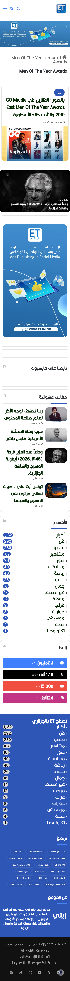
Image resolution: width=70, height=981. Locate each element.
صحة (60, 624)
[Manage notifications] (61, 972)
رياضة (59, 573)
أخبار (59, 92)
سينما (59, 579)
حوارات (58, 611)
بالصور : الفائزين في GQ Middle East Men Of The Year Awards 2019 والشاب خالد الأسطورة (35, 107)
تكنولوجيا (56, 631)
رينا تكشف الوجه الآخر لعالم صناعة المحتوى (23, 414)
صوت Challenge (55, 885)
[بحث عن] (12, 10)
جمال (60, 586)
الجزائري (59, 878)
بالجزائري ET (24, 878)
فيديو (59, 547)
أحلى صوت (57, 871)
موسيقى (56, 618)
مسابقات (56, 567)
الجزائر (23, 871)
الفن (42, 878)
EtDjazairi (36, 852)
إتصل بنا (17, 963)
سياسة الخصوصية (44, 963)
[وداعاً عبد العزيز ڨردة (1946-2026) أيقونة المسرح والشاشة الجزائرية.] (56, 455)
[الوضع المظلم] (18, 10)
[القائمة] (5, 10)
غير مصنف (54, 592)
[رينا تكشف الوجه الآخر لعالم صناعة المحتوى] (56, 414)
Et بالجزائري (57, 858)
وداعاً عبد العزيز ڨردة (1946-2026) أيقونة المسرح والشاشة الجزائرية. (39, 206)
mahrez (16, 858)
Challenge (57, 852)
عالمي (33, 885)
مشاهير (57, 554)
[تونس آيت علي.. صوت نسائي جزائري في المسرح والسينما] (56, 490)
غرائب (60, 605)
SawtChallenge (22, 865)
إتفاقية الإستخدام (35, 956)
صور (61, 560)
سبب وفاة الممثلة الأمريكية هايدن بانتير (24, 434)
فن (62, 541)
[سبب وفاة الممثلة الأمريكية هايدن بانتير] (56, 435)
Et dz (18, 852)
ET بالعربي (36, 858)
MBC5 (43, 865)
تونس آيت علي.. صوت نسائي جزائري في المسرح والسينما (23, 493)
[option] (35, 191)
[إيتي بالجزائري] (61, 8)
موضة (59, 599)
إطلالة (39, 871)
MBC (60, 865)
